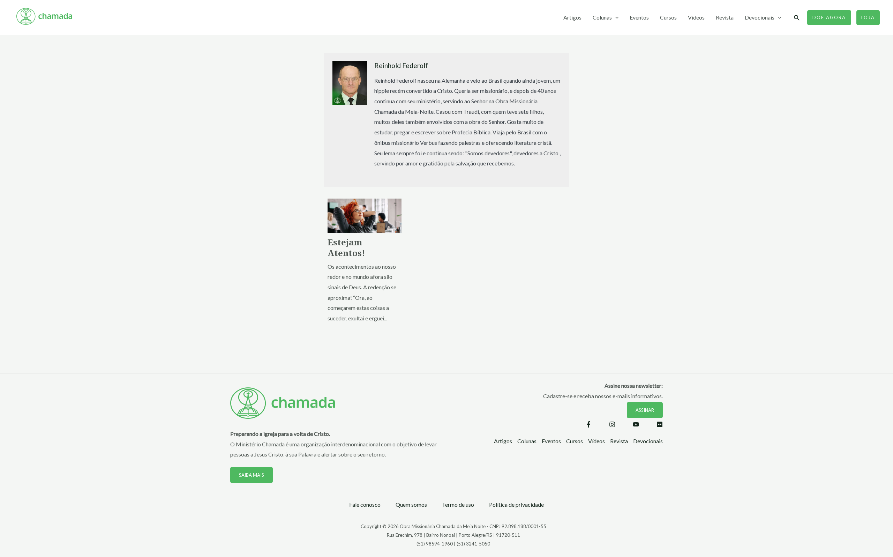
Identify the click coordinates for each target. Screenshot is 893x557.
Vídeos (696, 17)
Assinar (645, 410)
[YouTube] (636, 424)
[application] (615, 17)
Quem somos (411, 504)
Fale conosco (365, 504)
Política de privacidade (516, 504)
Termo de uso (458, 504)
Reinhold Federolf (401, 65)
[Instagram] (612, 424)
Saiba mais (251, 475)
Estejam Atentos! (346, 247)
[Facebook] (588, 424)
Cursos (668, 17)
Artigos (572, 17)
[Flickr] (659, 424)
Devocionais (759, 17)
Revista (725, 17)
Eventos (639, 17)
